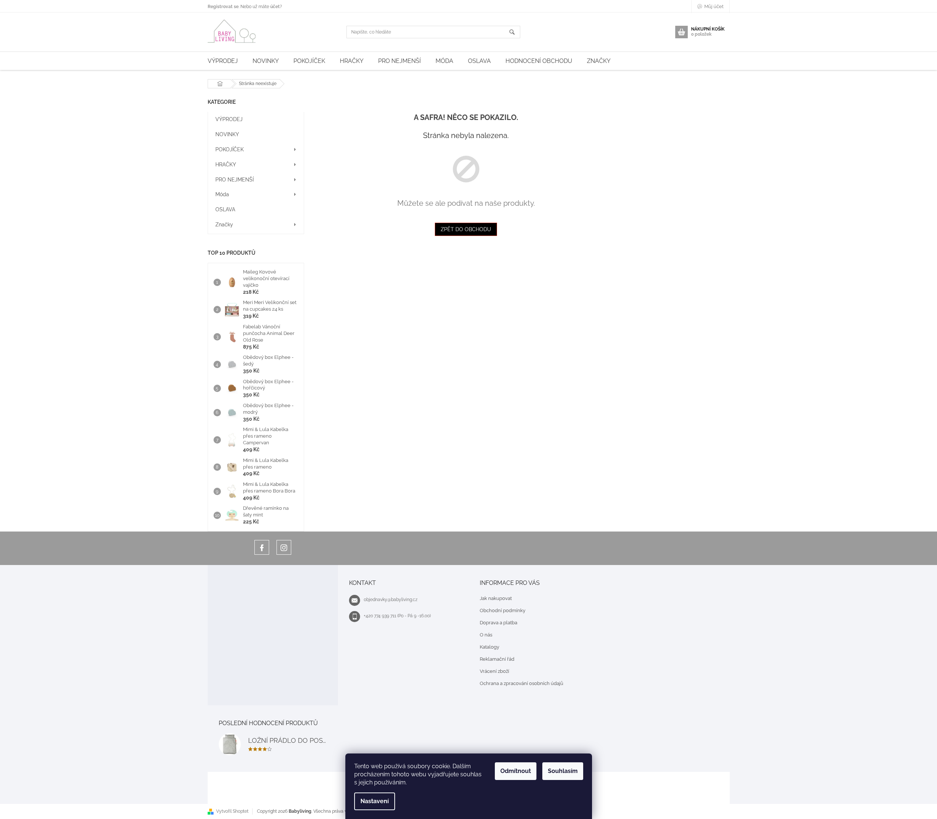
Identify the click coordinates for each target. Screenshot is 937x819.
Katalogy (489, 647)
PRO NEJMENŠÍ (234, 180)
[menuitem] (222, 61)
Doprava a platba (498, 622)
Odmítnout (515, 770)
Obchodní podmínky (502, 610)
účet (275, 6)
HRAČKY (225, 164)
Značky (224, 224)
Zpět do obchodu (466, 229)
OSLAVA (225, 209)
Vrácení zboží (494, 671)
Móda (222, 194)
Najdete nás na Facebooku (261, 547)
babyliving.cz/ (283, 547)
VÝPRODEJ (229, 119)
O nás (486, 635)
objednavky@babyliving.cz (391, 599)
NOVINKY (227, 134)
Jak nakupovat (496, 598)
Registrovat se (223, 6)
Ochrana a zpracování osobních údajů (521, 683)
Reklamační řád (497, 659)
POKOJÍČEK (229, 149)
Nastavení (374, 801)
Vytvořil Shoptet (232, 811)
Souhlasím (563, 770)
